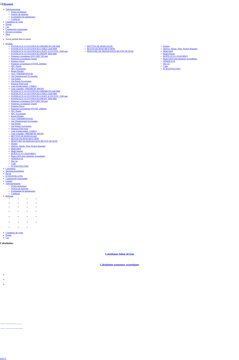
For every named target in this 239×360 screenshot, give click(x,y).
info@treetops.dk (14, 304)
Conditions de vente (14, 22)
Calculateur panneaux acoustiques (119, 264)
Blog (8, 34)
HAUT (3, 359)
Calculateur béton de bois (119, 253)
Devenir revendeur (14, 32)
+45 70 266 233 (15, 309)
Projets (8, 24)
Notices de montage (19, 14)
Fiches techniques (19, 12)
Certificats (15, 19)
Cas (7, 27)
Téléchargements (13, 9)
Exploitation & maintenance (23, 17)
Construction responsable (17, 29)
